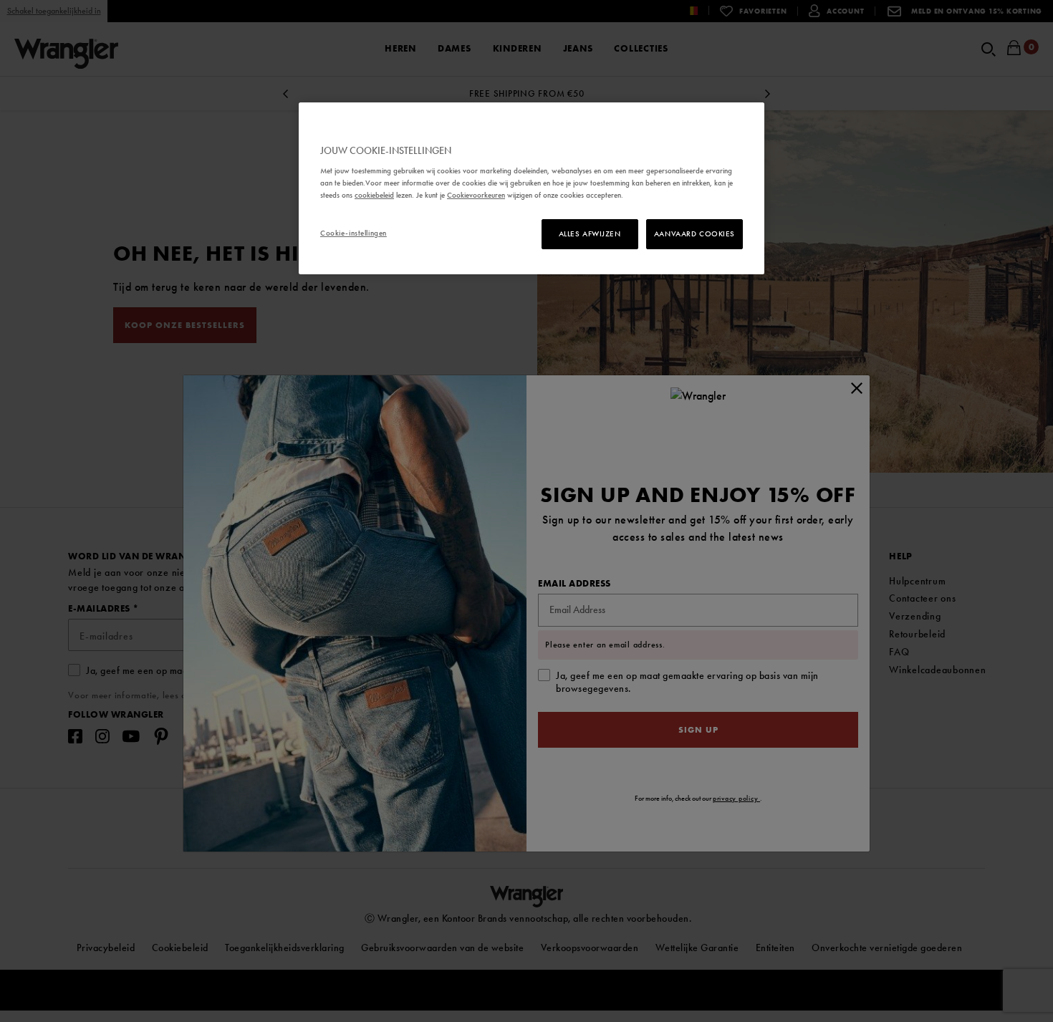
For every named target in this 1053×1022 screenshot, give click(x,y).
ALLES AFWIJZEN (590, 233)
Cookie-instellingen (353, 233)
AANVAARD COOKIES (694, 233)
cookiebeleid (374, 195)
